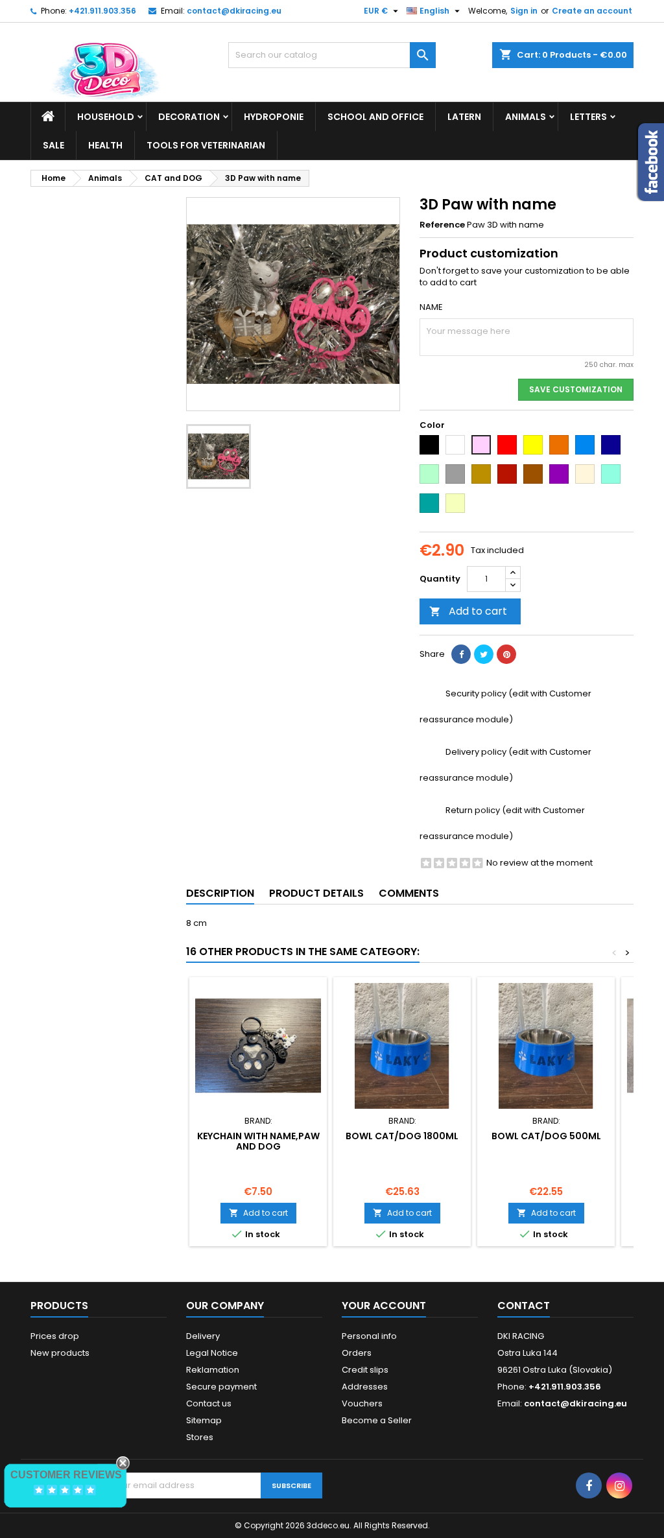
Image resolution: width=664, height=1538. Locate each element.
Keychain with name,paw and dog (258, 1141)
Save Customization (575, 389)
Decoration (189, 116)
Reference (442, 225)
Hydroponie (273, 116)
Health (105, 145)
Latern (464, 116)
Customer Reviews (66, 1474)
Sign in (524, 10)
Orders (357, 1353)
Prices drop (54, 1336)
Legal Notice (212, 1353)
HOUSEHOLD (105, 116)
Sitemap (204, 1420)
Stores (199, 1437)
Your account (384, 1305)
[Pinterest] (506, 654)
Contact (523, 1305)
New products (59, 1353)
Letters (588, 116)
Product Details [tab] (316, 893)
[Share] (461, 654)
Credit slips (365, 1370)
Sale (53, 145)
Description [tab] (220, 893)
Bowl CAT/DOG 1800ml (402, 1136)
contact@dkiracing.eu (234, 10)
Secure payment (221, 1386)
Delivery (203, 1336)
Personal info (369, 1336)
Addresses (365, 1386)
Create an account (592, 10)
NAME (431, 307)
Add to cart (468, 611)
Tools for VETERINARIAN (206, 145)
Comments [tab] (409, 893)
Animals (525, 116)
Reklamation (212, 1370)
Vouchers (362, 1403)
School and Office (375, 116)
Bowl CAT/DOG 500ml (546, 1136)
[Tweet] (483, 654)
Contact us (208, 1403)
